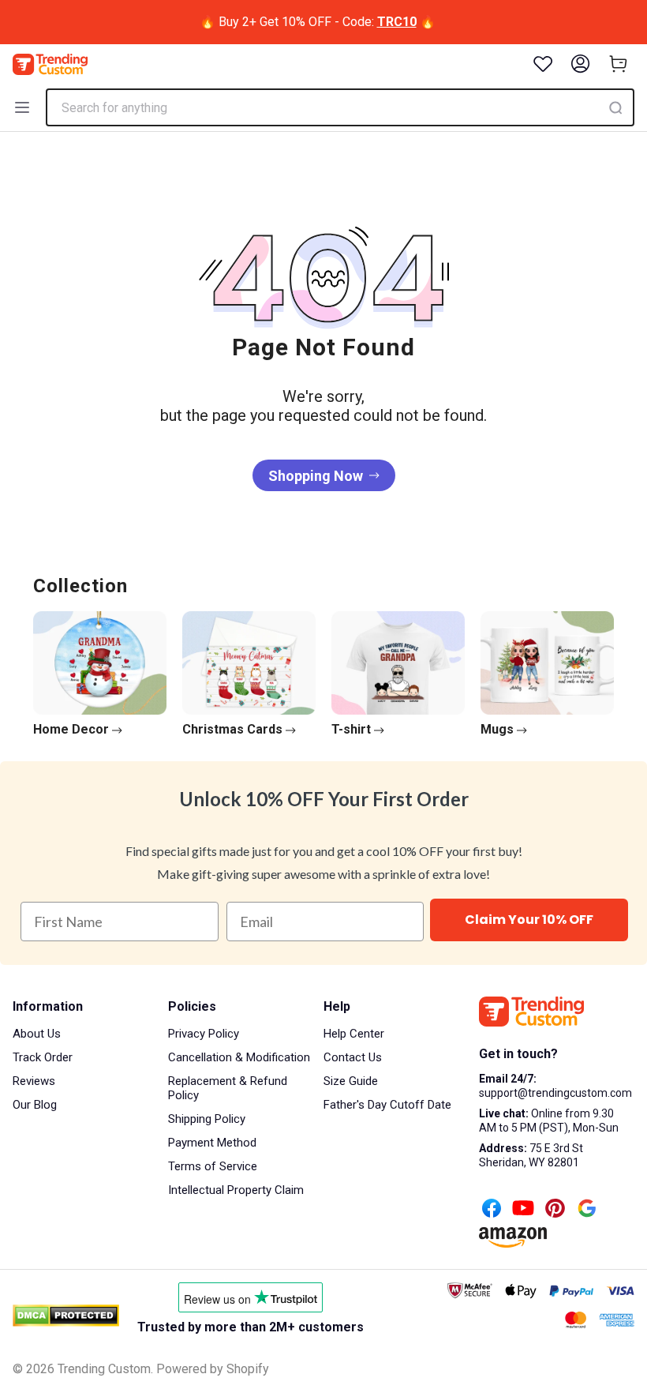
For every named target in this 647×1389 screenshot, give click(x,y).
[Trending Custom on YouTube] (523, 1210)
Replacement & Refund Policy (227, 1088)
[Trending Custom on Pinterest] (555, 1210)
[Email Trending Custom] (587, 1210)
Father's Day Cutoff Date (387, 1105)
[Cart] (618, 64)
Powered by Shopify (212, 1368)
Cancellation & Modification (239, 1057)
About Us (37, 1034)
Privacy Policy (203, 1034)
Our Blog (35, 1105)
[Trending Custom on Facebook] (491, 1210)
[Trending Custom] (50, 64)
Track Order (43, 1057)
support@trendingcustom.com (555, 1093)
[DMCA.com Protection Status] (66, 1316)
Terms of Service (212, 1166)
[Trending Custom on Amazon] (513, 1239)
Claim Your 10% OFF (529, 919)
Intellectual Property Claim (236, 1190)
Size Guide (351, 1081)
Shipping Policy (206, 1119)
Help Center (354, 1034)
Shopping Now (315, 475)
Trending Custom (104, 1368)
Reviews (34, 1081)
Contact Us (353, 1057)
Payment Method (212, 1143)
